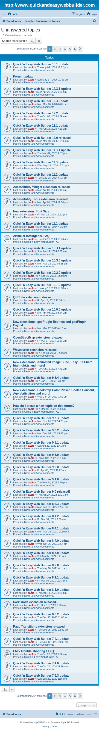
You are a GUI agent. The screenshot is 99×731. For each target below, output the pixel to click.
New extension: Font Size (31, 211)
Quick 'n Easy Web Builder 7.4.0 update (41, 663)
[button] (80, 49)
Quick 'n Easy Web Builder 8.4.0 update (41, 540)
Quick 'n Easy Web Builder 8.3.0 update (41, 553)
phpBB (37, 722)
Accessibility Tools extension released (40, 199)
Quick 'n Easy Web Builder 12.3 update (40, 101)
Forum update (23, 76)
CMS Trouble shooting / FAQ (33, 651)
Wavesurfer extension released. (35, 350)
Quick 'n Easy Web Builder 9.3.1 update (41, 442)
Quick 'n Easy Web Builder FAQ (42, 241)
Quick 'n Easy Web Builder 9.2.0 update (41, 467)
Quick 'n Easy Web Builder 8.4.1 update (41, 528)
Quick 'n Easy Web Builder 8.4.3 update (41, 504)
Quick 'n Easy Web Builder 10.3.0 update (42, 260)
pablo (31, 67)
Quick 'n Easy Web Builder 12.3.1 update (42, 88)
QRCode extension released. (33, 297)
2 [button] (54, 49)
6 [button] (75, 49)
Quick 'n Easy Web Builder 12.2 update (40, 113)
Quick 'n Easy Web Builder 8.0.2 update (41, 614)
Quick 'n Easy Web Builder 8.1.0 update (41, 589)
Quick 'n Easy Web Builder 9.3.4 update (41, 377)
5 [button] (70, 49)
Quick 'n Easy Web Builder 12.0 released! (42, 138)
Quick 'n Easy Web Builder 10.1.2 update (42, 285)
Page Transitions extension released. (39, 626)
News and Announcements (39, 70)
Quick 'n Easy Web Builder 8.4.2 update (41, 516)
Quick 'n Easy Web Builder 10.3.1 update (42, 248)
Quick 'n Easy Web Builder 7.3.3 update (41, 675)
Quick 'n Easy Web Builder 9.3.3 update (41, 418)
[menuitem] (12, 14)
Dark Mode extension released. (35, 602)
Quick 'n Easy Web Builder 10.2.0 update (42, 272)
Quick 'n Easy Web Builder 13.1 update (40, 64)
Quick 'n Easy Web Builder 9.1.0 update (41, 479)
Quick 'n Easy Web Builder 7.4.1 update (41, 639)
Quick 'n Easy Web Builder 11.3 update (40, 162)
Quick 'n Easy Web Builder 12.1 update (40, 125)
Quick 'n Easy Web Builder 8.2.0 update (41, 565)
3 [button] (60, 49)
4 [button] (65, 49)
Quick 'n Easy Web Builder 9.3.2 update (41, 430)
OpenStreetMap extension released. (38, 337)
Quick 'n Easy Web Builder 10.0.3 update (42, 309)
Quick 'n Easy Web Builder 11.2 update (40, 174)
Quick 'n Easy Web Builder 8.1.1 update (41, 577)
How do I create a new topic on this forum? (44, 405)
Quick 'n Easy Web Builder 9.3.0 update (41, 455)
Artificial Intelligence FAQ (31, 236)
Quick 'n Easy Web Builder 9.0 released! (41, 491)
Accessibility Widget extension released (41, 187)
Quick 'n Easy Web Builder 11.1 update (40, 223)
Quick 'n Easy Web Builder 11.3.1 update (42, 150)
